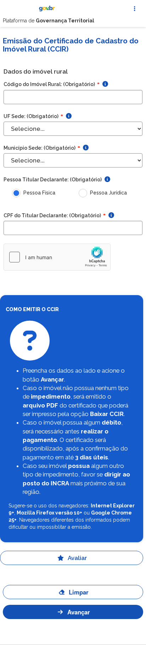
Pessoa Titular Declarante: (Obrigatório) (53, 179)
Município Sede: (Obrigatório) (42, 148)
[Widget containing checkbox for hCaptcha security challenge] (57, 257)
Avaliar (77, 557)
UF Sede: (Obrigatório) (33, 116)
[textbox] (73, 97)
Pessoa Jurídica (108, 193)
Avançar (78, 612)
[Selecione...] (73, 160)
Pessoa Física (39, 193)
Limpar (79, 592)
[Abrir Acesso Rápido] (134, 8)
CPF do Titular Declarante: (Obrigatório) (55, 215)
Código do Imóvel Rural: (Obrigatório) (52, 84)
